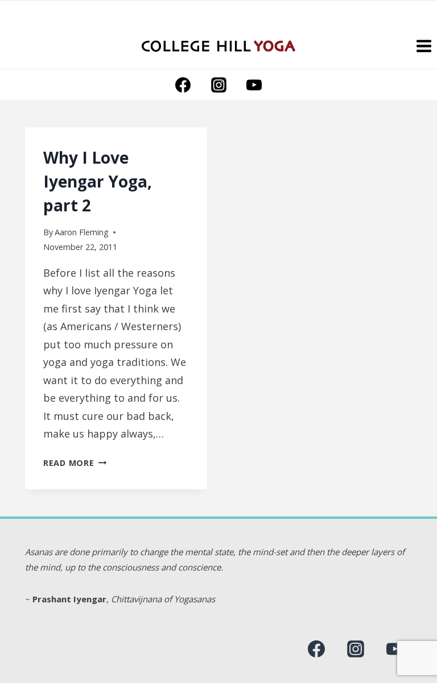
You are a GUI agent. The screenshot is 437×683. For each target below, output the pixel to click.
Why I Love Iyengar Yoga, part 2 (97, 181)
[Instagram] (218, 84)
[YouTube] (253, 84)
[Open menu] (423, 45)
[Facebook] (183, 84)
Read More (74, 462)
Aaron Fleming (82, 232)
